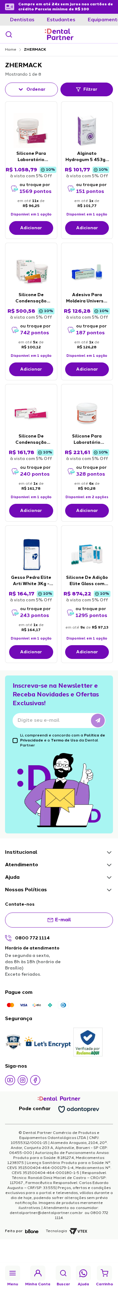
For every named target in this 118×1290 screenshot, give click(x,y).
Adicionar (31, 228)
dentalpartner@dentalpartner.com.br (47, 1213)
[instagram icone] (23, 1080)
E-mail (63, 920)
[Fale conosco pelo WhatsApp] (83, 1273)
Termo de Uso (64, 740)
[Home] (59, 34)
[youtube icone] (10, 1080)
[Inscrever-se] (98, 720)
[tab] (22, 20)
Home (10, 50)
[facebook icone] (35, 1080)
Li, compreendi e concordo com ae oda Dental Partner (62, 740)
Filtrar (90, 89)
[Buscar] (9, 34)
